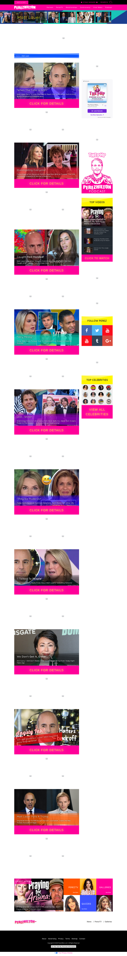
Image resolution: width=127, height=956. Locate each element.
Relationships (71, 7)
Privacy (61, 939)
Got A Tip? (21, 2)
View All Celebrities (97, 412)
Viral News (97, 7)
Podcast (108, 7)
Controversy (85, 7)
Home (18, 56)
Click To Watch (97, 258)
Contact (82, 939)
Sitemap (74, 939)
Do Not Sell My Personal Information (64, 946)
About (44, 939)
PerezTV (59, 7)
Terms (67, 939)
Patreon (50, 7)
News (89, 922)
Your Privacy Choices (65, 953)
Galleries (108, 922)
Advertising (52, 939)
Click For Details (47, 103)
